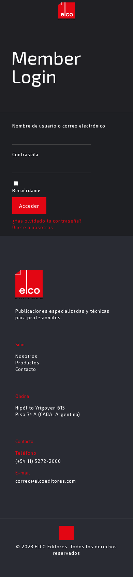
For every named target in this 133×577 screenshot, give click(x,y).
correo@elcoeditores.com (45, 481)
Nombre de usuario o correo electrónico (58, 126)
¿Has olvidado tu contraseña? (47, 221)
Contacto (25, 369)
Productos (27, 362)
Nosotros (26, 356)
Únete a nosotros (32, 227)
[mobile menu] (124, 10)
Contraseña (25, 154)
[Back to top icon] (66, 533)
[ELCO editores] (66, 10)
